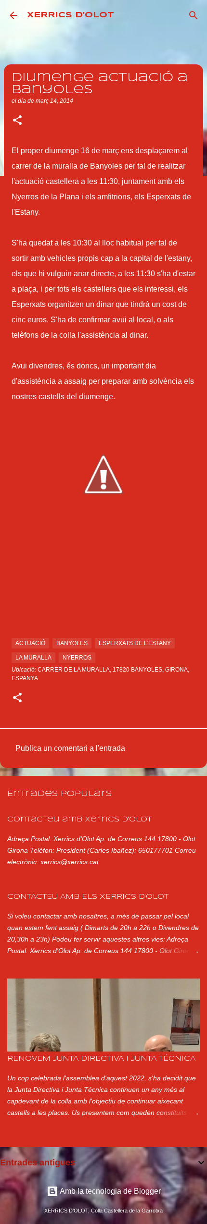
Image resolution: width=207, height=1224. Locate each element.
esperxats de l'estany (135, 643)
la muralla (33, 657)
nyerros (77, 657)
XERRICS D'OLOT (70, 15)
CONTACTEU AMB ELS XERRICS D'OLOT (87, 897)
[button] (17, 121)
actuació (30, 643)
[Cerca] (193, 15)
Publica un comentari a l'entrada (70, 748)
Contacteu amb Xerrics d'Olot (79, 819)
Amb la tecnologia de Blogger (109, 1191)
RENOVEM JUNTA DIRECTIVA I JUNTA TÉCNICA (101, 1058)
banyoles (72, 643)
